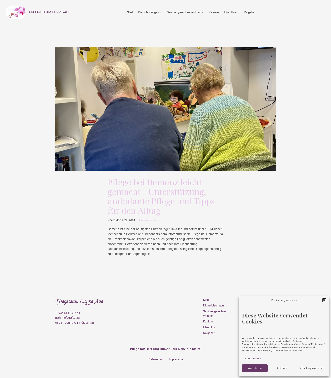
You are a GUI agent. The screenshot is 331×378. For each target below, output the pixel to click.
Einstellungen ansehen (311, 368)
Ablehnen (282, 368)
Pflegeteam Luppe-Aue (50, 12)
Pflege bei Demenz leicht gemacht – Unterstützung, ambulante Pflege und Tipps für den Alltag (161, 196)
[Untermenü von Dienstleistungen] (160, 12)
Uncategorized (148, 220)
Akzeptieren (255, 368)
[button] (324, 300)
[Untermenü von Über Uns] (237, 12)
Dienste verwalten (252, 358)
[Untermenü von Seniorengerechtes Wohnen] (203, 12)
